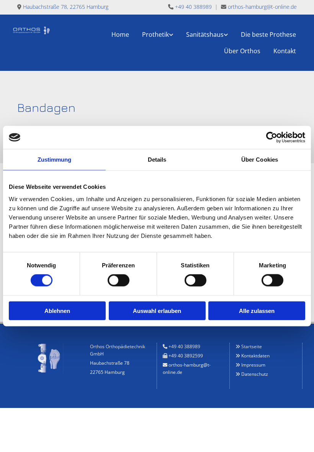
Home (120, 34)
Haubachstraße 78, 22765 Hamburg (65, 6)
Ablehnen (57, 310)
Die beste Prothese (268, 34)
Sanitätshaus (205, 34)
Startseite (251, 346)
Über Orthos (242, 51)
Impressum (253, 365)
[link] (158, 34)
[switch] (118, 280)
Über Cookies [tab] (259, 159)
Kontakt (284, 51)
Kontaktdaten (255, 355)
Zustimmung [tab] (55, 159)
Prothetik (155, 34)
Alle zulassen (257, 310)
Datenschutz (254, 374)
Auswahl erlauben (157, 310)
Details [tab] (157, 159)
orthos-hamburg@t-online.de (262, 6)
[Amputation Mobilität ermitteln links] (171, 34)
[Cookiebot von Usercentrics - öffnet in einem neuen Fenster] (271, 137)
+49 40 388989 (193, 6)
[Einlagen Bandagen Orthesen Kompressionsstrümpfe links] (226, 34)
